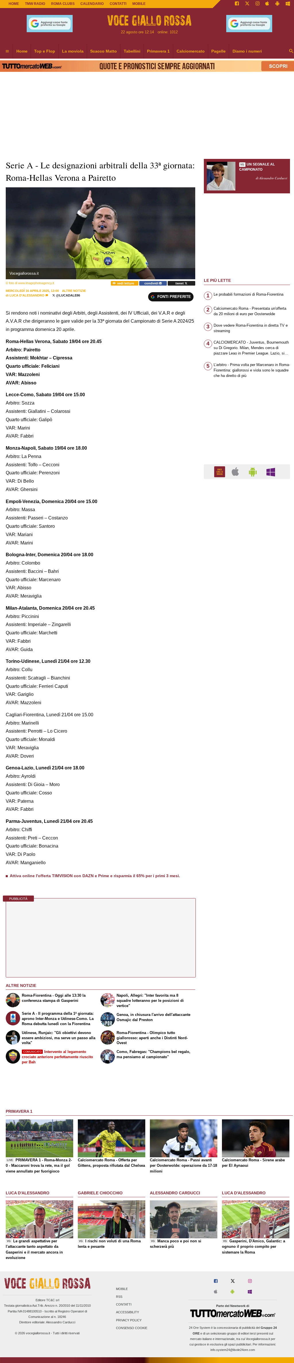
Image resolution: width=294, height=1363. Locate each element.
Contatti (123, 1304)
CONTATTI (118, 3)
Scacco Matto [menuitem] (103, 51)
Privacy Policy (129, 1320)
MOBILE (139, 3)
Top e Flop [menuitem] (44, 51)
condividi (151, 283)
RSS (119, 1296)
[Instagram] (257, 4)
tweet (180, 283)
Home (14, 3)
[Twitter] (247, 4)
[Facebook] (237, 4)
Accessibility (127, 1312)
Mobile (122, 1289)
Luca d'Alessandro (27, 295)
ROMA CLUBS (63, 3)
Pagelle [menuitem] (218, 51)
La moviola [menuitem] (73, 51)
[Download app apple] (267, 4)
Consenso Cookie (131, 1328)
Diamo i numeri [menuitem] (247, 51)
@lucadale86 (67, 295)
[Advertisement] (247, 706)
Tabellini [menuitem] (132, 51)
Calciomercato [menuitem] (191, 51)
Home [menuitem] (22, 51)
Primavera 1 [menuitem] (158, 51)
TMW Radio (35, 3)
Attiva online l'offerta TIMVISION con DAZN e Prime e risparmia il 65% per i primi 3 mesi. (95, 875)
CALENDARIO (92, 3)
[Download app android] (277, 4)
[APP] (220, 471)
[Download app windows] (288, 4)
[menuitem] (7, 51)
